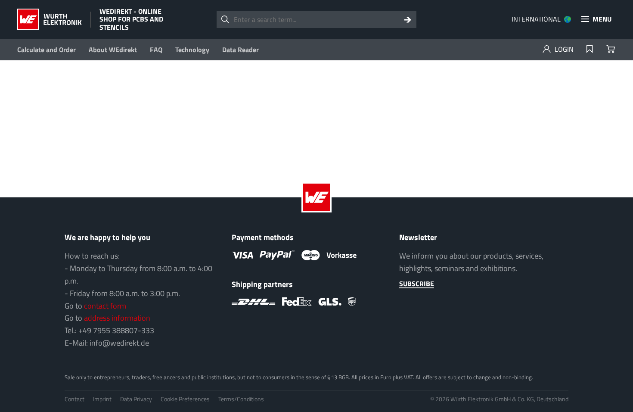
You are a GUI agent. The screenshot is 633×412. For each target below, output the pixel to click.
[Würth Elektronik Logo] (49, 19)
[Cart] (610, 49)
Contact (74, 398)
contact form (105, 306)
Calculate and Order (46, 49)
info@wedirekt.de (119, 343)
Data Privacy (136, 398)
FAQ (156, 49)
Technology (192, 49)
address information (117, 318)
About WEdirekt (113, 49)
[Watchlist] (589, 49)
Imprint (102, 398)
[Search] (407, 19)
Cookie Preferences (185, 398)
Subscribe (416, 283)
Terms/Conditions (241, 398)
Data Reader (240, 49)
